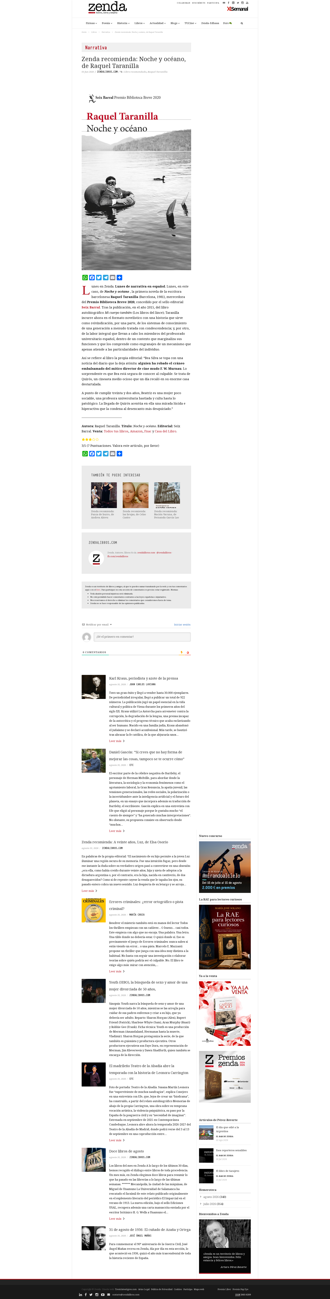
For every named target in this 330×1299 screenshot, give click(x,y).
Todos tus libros (116, 431)
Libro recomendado (135, 71)
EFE (131, 765)
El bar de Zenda (224, 1136)
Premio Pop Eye (240, 1289)
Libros (138, 23)
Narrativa (106, 32)
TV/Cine (189, 23)
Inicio (84, 32)
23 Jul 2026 (221, 1179)
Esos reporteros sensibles (231, 1150)
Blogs (174, 23)
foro (98, 589)
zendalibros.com (107, 71)
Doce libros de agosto (126, 1151)
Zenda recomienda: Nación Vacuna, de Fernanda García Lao (166, 514)
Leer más (115, 741)
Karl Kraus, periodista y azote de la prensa (143, 678)
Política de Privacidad (161, 1289)
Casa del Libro (165, 431)
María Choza (137, 914)
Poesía (106, 23)
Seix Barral (91, 307)
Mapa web (199, 1289)
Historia (122, 23)
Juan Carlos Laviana (142, 684)
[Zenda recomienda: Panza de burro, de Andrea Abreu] (104, 495)
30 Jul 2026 (221, 1159)
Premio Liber (224, 1289)
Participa (187, 1289)
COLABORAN (183, 3)
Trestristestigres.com (126, 1289)
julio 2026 (209, 1204)
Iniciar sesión (182, 624)
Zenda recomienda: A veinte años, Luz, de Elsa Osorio (125, 842)
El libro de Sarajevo (227, 1170)
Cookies (178, 1289)
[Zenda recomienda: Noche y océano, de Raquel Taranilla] (136, 177)
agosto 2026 (211, 1197)
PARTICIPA (213, 3)
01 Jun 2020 (88, 71)
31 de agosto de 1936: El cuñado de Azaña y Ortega (150, 1229)
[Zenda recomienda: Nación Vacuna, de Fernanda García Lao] (167, 495)
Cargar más (136, 1271)
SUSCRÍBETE (199, 3)
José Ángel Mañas (140, 1235)
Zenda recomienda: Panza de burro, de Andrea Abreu (102, 514)
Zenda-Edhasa (210, 23)
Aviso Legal (144, 1289)
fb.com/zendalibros (117, 556)
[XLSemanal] (237, 8)
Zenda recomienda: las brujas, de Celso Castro (134, 514)
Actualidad (156, 23)
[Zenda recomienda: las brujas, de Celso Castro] (136, 495)
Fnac (147, 431)
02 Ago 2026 (222, 1140)
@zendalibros (164, 552)
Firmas (90, 23)
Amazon (136, 431)
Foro (226, 23)
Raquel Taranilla (158, 71)
